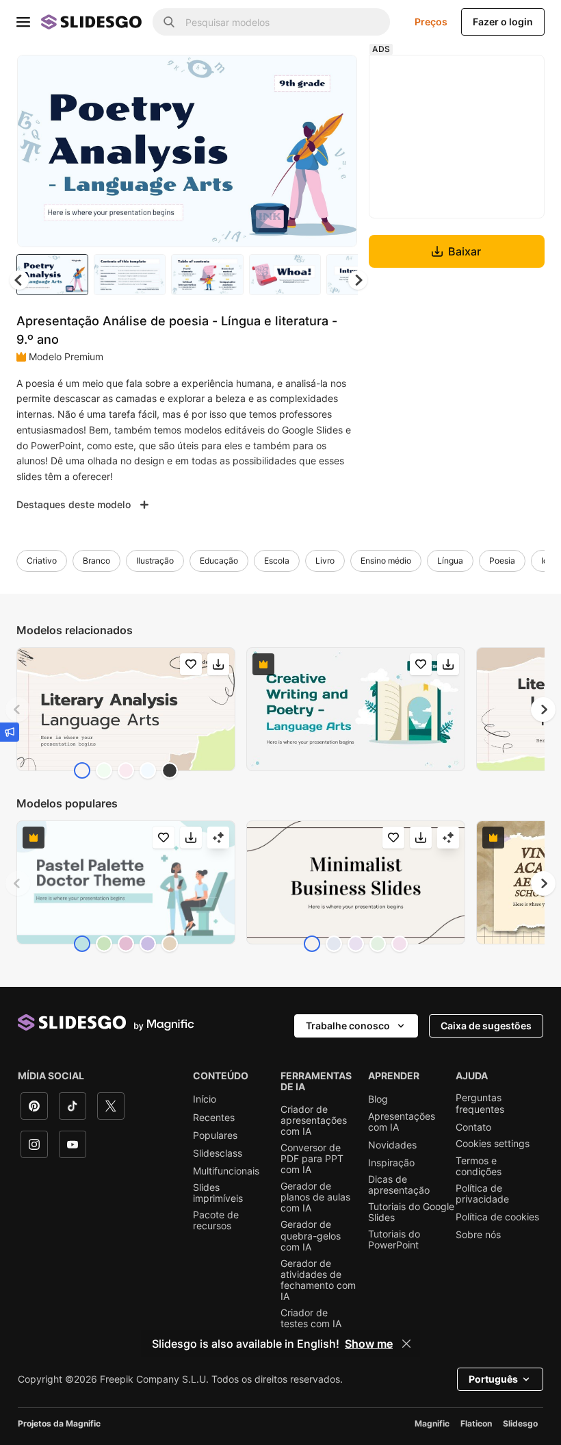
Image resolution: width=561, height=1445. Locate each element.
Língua (450, 560)
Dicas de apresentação (399, 1185)
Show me (369, 1343)
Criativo (42, 560)
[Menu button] (23, 22)
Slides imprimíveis (218, 1193)
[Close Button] (406, 1344)
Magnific (432, 1423)
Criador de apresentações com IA (313, 1120)
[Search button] (169, 22)
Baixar (464, 251)
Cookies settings (493, 1143)
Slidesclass (217, 1153)
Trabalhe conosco (348, 1025)
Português (493, 1379)
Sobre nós (478, 1234)
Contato (473, 1127)
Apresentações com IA (401, 1122)
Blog (378, 1099)
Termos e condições (478, 1166)
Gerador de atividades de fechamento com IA (318, 1280)
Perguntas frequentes (480, 1103)
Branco (96, 560)
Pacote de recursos (216, 1220)
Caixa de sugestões (486, 1025)
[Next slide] (336, 150)
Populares (215, 1135)
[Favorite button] (298, 76)
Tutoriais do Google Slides (411, 1212)
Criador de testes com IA (310, 1318)
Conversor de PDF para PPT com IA (311, 1158)
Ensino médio (386, 560)
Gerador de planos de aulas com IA (315, 1197)
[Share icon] (334, 76)
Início (204, 1099)
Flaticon (476, 1423)
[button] (357, 280)
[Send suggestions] (9, 732)
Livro (325, 560)
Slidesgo (520, 1423)
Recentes (214, 1117)
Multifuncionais (226, 1171)
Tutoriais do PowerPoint (394, 1240)
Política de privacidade (482, 1194)
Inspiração (391, 1162)
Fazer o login (503, 21)
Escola (276, 560)
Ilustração (155, 560)
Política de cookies (497, 1216)
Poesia (502, 560)
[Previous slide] (17, 709)
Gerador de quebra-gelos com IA (310, 1235)
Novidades (392, 1145)
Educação (219, 560)
